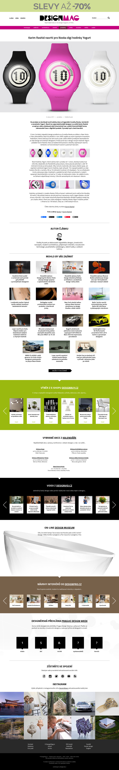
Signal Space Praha (58, 467)
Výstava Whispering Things (40, 458)
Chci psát (30, 748)
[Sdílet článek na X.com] (51, 216)
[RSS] (75, 676)
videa (17, 18)
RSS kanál (69, 744)
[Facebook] (44, 676)
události (35, 27)
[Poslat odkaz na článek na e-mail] (75, 216)
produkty (63, 27)
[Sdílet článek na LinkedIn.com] (59, 216)
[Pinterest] (63, 676)
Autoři (50, 746)
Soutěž (88, 744)
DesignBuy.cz (70, 388)
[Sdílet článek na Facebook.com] (43, 216)
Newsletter (69, 748)
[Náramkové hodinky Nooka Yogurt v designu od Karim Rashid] (59, 76)
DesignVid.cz (64, 485)
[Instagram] (50, 676)
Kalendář (69, 746)
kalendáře (69, 438)
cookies (74, 762)
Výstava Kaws (40, 449)
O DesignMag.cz (50, 744)
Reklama (30, 746)
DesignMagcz (63, 688)
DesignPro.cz (73, 584)
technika (78, 27)
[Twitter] (56, 676)
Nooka (59, 211)
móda (71, 27)
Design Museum (65, 528)
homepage (27, 27)
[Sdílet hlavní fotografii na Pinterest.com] (67, 216)
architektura (45, 27)
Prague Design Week (74, 621)
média (86, 27)
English (88, 748)
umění (93, 27)
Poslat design (88, 746)
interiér (55, 27)
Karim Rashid (69, 206)
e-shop (11, 18)
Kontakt (30, 744)
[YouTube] (69, 676)
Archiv (50, 748)
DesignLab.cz (63, 767)
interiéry (22, 18)
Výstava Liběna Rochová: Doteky (78, 458)
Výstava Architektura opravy (78, 449)
